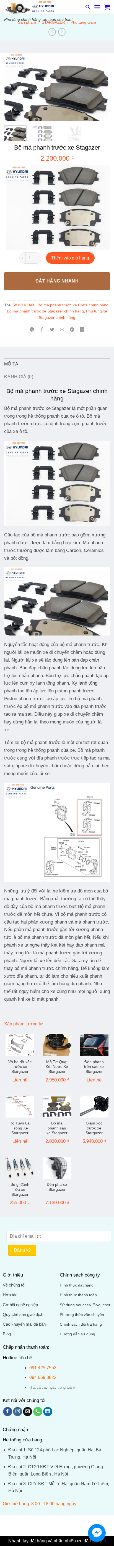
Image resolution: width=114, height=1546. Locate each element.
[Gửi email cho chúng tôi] (27, 1411)
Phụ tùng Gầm (83, 22)
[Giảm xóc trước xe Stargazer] (94, 1106)
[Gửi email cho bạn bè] (62, 330)
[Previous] (13, 87)
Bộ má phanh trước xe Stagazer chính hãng (45, 311)
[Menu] (97, 7)
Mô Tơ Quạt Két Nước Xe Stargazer (57, 1067)
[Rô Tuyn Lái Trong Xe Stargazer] (20, 1106)
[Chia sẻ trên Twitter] (51, 330)
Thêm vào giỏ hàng (70, 258)
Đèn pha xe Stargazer (57, 1187)
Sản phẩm (27, 22)
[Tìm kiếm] (88, 7)
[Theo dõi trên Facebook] (7, 1411)
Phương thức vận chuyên (82, 1315)
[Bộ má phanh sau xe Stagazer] (57, 1106)
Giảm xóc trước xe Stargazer (94, 1128)
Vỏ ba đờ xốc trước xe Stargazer (20, 1067)
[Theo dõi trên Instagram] (17, 1411)
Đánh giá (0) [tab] (18, 376)
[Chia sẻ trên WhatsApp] (32, 330)
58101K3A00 (24, 305)
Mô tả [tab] (11, 364)
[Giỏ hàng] (107, 7)
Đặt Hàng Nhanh (57, 281)
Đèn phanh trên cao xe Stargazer (94, 1067)
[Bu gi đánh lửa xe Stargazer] (20, 1168)
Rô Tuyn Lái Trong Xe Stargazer (19, 1128)
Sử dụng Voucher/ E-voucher (85, 1305)
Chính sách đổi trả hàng (81, 1324)
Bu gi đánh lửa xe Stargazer (20, 1189)
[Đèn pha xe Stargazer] (57, 1168)
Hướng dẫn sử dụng (77, 1334)
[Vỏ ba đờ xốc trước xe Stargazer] (20, 1045)
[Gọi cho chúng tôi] (37, 1411)
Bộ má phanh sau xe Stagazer (57, 1128)
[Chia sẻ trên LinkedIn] (82, 330)
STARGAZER (53, 22)
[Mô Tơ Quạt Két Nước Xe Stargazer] (57, 1045)
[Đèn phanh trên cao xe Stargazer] (94, 1045)
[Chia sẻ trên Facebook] (41, 330)
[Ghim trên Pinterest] (72, 330)
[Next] (101, 87)
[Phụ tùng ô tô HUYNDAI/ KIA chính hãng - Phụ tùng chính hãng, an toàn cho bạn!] (38, 7)
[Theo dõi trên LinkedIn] (47, 1411)
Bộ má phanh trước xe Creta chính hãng (73, 305)
